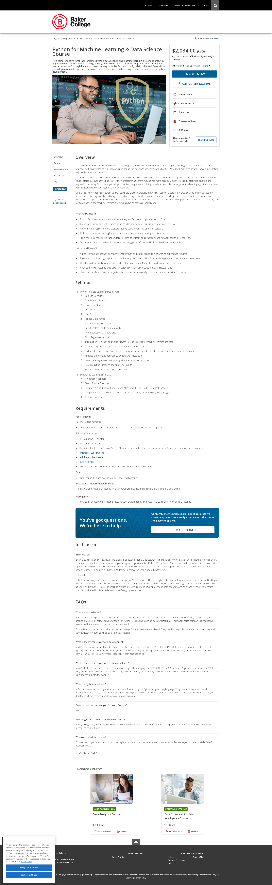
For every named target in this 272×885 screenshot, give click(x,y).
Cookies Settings (29, 875)
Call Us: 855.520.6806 (206, 38)
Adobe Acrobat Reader (92, 457)
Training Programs (68, 38)
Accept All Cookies (29, 867)
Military (171, 857)
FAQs (56, 181)
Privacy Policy (140, 878)
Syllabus (58, 163)
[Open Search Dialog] (215, 5)
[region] (28, 859)
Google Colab (87, 462)
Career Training (118, 857)
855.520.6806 (59, 203)
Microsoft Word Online (92, 452)
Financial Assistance (176, 860)
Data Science (84, 38)
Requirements (61, 169)
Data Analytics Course (106, 814)
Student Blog (198, 857)
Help (170, 863)
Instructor (59, 175)
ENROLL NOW (194, 74)
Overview (58, 156)
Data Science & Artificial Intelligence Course (179, 816)
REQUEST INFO (206, 139)
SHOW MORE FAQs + (86, 752)
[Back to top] (136, 852)
